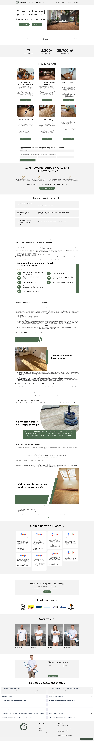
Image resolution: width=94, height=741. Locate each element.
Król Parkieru (52, 247)
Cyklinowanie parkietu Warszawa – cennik (49, 457)
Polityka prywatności (43, 732)
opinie (63, 395)
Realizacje (70, 2)
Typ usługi (22, 152)
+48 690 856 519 (52, 586)
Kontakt (76, 2)
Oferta (57, 2)
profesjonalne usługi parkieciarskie (70, 390)
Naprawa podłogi (53, 154)
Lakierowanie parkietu (35, 154)
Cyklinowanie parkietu (24, 154)
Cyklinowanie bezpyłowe (20, 305)
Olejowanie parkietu (44, 154)
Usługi (63, 2)
